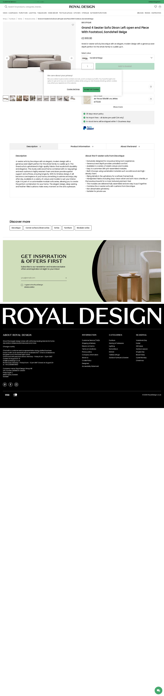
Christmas (140, 360)
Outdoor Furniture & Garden (119, 357)
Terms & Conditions (89, 349)
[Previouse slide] (7, 58)
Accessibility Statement (90, 366)
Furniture (112, 340)
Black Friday (140, 354)
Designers (85, 363)
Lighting (112, 346)
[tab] (34, 146)
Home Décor (113, 349)
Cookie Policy (86, 360)
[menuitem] (5, 13)
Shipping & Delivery (89, 343)
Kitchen (111, 352)
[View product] (118, 99)
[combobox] (155, 2)
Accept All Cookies (91, 89)
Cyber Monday (141, 357)
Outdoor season (142, 349)
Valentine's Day (141, 340)
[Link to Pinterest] (5, 384)
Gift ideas (139, 346)
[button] (155, 2)
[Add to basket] (151, 86)
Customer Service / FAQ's (91, 340)
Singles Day (140, 352)
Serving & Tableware (116, 343)
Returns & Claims (88, 346)
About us (85, 357)
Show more (118, 107)
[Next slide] (71, 58)
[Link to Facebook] (10, 384)
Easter (138, 343)
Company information (90, 354)
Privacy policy (87, 352)
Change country (9, 347)
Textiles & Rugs (114, 354)
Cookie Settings (73, 89)
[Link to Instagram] (16, 384)
